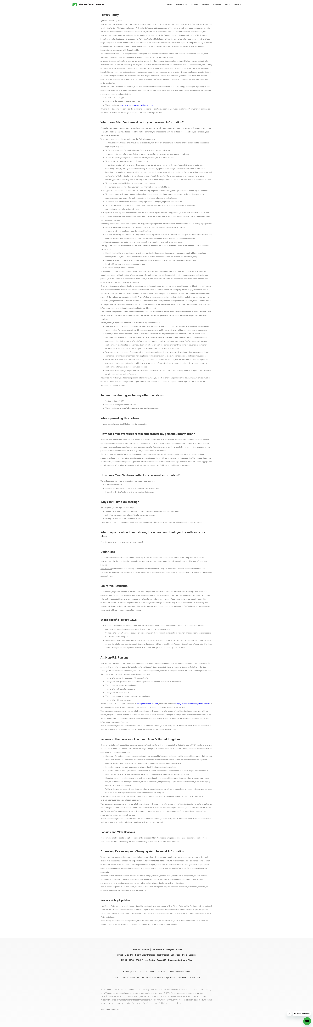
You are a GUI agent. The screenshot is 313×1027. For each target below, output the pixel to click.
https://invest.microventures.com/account (151, 861)
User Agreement (140, 996)
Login (227, 4)
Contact (146, 949)
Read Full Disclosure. (110, 1009)
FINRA (124, 960)
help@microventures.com (127, 101)
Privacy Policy (148, 960)
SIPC (131, 960)
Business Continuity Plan (180, 960)
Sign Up (237, 4)
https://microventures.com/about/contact (137, 105)
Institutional (163, 955)
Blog (184, 955)
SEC (138, 960)
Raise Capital (181, 4)
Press (179, 949)
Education (217, 4)
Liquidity (194, 4)
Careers (192, 955)
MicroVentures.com (109, 989)
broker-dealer (147, 977)
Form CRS (161, 960)
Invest (169, 4)
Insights (205, 4)
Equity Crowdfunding (145, 955)
